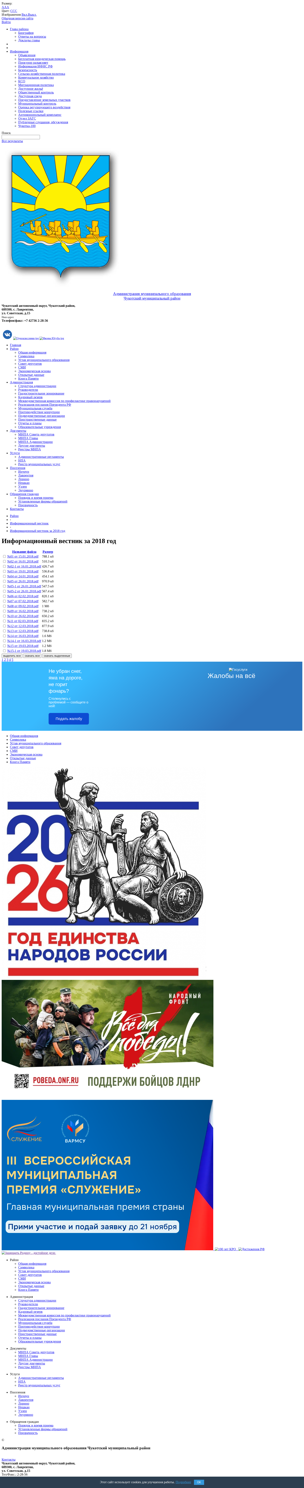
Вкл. (25, 14)
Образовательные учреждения (39, 427)
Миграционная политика (36, 85)
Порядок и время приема (35, 497)
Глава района (19, 29)
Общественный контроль (36, 92)
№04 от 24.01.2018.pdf (22, 576)
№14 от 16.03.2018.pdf (22, 636)
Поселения (17, 468)
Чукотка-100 (27, 126)
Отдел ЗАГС (27, 118)
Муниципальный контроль (37, 103)
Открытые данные (31, 375)
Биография (26, 33)
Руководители (28, 389)
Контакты (17, 509)
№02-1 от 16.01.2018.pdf (24, 566)
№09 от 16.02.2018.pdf (22, 611)
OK (199, 1482)
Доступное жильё (30, 88)
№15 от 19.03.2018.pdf (22, 646)
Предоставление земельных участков (44, 100)
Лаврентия (25, 475)
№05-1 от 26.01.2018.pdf (24, 586)
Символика (26, 356)
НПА (22, 460)
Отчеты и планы (30, 423)
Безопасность (27, 70)
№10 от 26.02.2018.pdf (22, 616)
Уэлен (22, 486)
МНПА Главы (28, 438)
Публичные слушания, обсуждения (43, 122)
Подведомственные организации (41, 416)
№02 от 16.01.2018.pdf (22, 561)
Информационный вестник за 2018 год (37, 531)
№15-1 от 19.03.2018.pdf (24, 651)
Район (14, 348)
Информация (19, 51)
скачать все (32, 655)
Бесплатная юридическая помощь (42, 59)
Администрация (21, 382)
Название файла (24, 551)
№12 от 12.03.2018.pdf (22, 626)
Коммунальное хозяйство (36, 77)
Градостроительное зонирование (41, 393)
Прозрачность (28, 505)
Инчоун (23, 471)
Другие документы (31, 445)
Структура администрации (37, 386)
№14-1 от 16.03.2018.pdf (24, 641)
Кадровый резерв (30, 397)
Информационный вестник (29, 523)
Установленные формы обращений (42, 501)
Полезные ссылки (30, 111)
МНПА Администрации (35, 442)
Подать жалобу (69, 719)
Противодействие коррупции (39, 412)
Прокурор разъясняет (33, 62)
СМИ (22, 367)
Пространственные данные (37, 419)
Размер (48, 551)
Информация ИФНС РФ (35, 66)
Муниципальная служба (35, 408)
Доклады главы (29, 40)
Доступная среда (30, 96)
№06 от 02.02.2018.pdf (22, 596)
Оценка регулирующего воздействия (44, 107)
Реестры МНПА (29, 449)
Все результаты (12, 141)
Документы (18, 430)
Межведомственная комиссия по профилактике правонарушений (64, 401)
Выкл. (32, 14)
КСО (21, 81)
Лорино (23, 479)
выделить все (12, 655)
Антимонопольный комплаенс (39, 114)
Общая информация (32, 352)
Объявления (26, 55)
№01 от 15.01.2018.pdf (22, 556)
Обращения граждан (24, 494)
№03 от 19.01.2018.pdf (22, 571)
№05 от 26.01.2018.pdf (22, 581)
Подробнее (183, 1482)
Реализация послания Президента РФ (44, 404)
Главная (15, 345)
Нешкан (24, 483)
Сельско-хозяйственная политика (41, 74)
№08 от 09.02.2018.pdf (22, 606)
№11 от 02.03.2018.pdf (22, 621)
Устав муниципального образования (43, 360)
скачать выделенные (57, 655)
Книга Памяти (28, 378)
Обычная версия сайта (17, 18)
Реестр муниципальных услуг (39, 464)
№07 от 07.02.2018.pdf (22, 601)
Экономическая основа (34, 371)
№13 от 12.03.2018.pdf (22, 631)
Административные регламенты (41, 456)
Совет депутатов (30, 363)
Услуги (15, 453)
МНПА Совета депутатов (36, 434)
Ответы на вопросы (32, 36)
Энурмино (25, 490)
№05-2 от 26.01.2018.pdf (24, 591)
